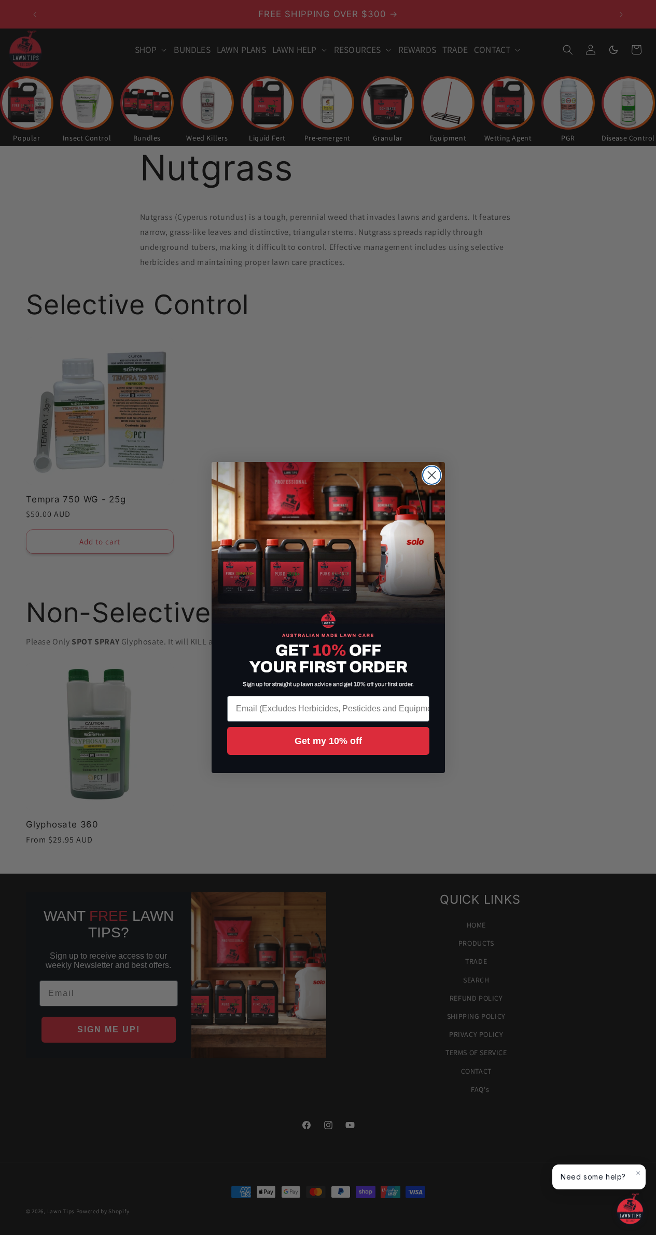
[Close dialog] (432, 475)
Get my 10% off (328, 741)
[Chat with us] (630, 1209)
